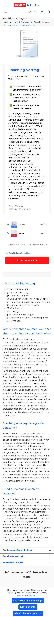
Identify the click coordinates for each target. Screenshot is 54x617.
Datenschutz (40, 572)
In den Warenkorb (27, 260)
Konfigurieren (28, 607)
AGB (28, 572)
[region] (27, 44)
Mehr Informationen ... (27, 595)
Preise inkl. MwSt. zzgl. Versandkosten (28, 245)
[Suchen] (29, 11)
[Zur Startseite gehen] (27, 5)
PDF (21, 233)
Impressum (18, 572)
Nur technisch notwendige (27, 600)
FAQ (7, 572)
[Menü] (6, 11)
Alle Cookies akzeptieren (27, 613)
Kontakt (27, 577)
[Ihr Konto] (42, 11)
